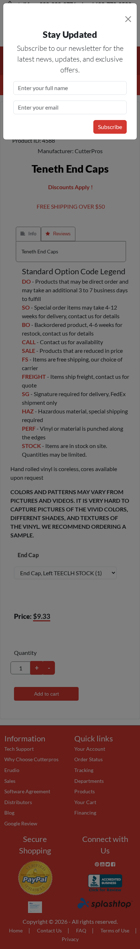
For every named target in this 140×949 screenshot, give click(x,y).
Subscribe (110, 126)
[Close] (128, 19)
